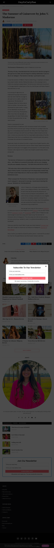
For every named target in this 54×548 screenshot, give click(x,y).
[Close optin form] (46, 266)
